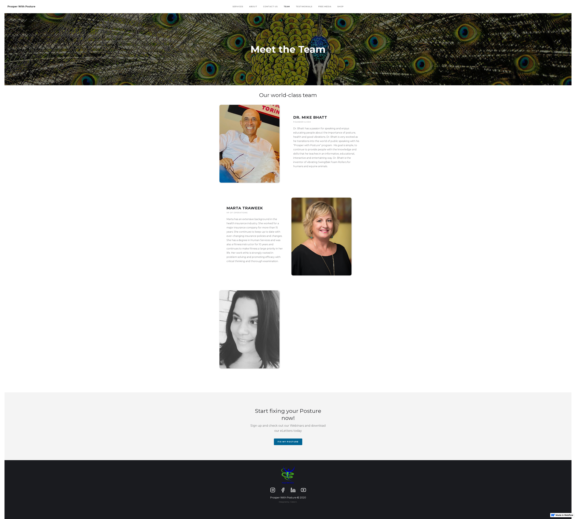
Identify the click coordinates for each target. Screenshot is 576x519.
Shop (340, 6)
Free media (324, 6)
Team (287, 6)
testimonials (304, 6)
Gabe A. (293, 502)
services (237, 6)
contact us (270, 6)
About (253, 6)
